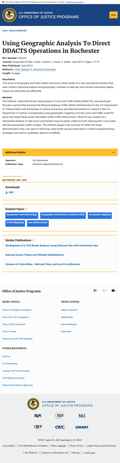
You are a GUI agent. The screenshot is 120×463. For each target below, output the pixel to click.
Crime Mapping (15, 222)
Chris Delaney (21, 69)
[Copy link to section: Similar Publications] (32, 239)
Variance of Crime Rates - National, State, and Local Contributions (42, 264)
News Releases (69, 324)
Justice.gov (89, 452)
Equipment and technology (22, 214)
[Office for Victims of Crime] (60, 429)
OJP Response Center (13, 378)
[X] (106, 292)
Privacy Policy (76, 445)
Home (4, 30)
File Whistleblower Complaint (33, 445)
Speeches (66, 331)
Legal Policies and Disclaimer (101, 445)
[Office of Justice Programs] (9, 15)
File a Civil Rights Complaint (16, 309)
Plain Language (58, 445)
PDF (11, 192)
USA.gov (76, 452)
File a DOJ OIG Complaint (15, 317)
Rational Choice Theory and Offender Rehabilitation (34, 254)
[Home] (49, 15)
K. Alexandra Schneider (43, 69)
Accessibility (9, 445)
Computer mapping (100, 214)
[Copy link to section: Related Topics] (26, 208)
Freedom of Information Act (54, 452)
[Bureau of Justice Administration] (38, 418)
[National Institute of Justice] (82, 418)
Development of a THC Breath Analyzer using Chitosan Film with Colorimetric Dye (51, 245)
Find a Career (9, 331)
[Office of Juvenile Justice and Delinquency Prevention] (38, 429)
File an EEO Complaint (13, 324)
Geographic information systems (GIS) (63, 214)
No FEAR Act (31, 452)
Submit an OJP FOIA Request (17, 338)
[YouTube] (114, 292)
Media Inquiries (69, 309)
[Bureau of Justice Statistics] (60, 420)
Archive (6, 356)
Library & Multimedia (17, 30)
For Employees (10, 363)
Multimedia (67, 317)
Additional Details (15, 152)
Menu (113, 15)
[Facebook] (97, 292)
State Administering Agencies (17, 385)
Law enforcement (38, 222)
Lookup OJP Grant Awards (16, 370)
